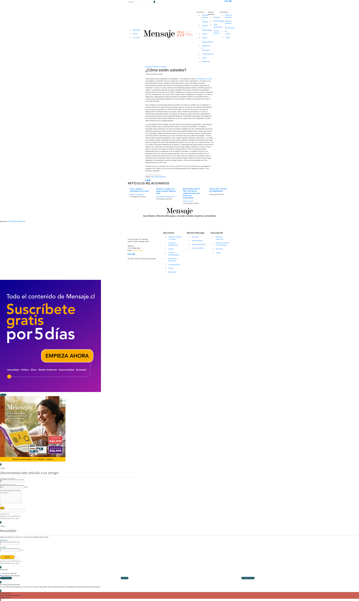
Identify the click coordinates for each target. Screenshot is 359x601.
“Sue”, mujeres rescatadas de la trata (139, 190)
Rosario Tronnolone (136, 194)
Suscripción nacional (9, 573)
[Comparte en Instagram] (149, 180)
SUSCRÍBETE (12, 221)
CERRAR (3, 395)
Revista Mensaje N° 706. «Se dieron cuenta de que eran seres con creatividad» (191, 193)
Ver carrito (124, 578)
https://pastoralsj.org (158, 177)
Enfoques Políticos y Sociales (155, 67)
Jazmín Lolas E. (188, 201)
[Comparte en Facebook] (145, 180)
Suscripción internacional (11, 576)
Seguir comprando (247, 578)
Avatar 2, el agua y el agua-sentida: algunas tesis (166, 191)
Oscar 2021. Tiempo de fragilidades (218, 190)
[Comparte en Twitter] (147, 180)
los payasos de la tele (204, 79)
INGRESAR (21, 221)
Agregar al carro (6, 578)
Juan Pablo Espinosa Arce (165, 197)
